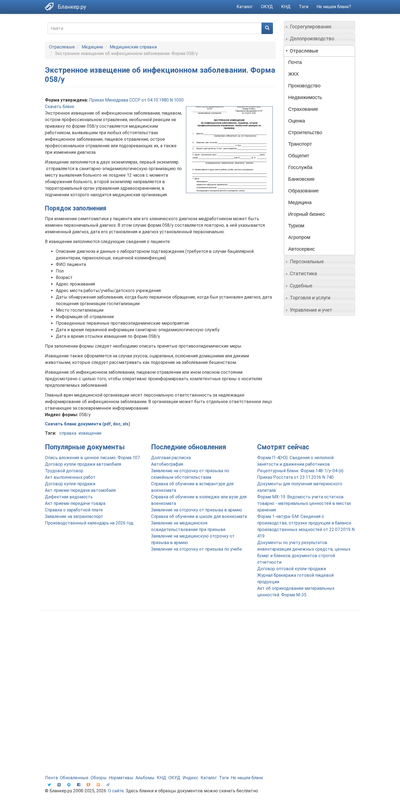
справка (67, 433)
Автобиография (167, 464)
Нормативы (121, 777)
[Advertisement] (200, 658)
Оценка (296, 121)
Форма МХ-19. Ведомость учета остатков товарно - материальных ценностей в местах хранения (304, 503)
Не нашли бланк (247, 777)
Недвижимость (305, 97)
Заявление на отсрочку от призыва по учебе (196, 549)
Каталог (244, 6)
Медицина (92, 47)
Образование (303, 191)
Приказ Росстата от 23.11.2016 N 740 (295, 477)
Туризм (296, 225)
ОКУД (267, 6)
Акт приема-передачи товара (75, 503)
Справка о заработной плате (74, 510)
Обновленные (74, 777)
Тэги (303, 6)
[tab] (319, 26)
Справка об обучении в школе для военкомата (199, 516)
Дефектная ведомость (69, 496)
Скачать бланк (59, 106)
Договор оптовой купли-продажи (291, 568)
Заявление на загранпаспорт (74, 516)
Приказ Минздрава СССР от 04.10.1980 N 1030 (136, 100)
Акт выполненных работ (70, 477)
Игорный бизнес (306, 214)
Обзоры (99, 777)
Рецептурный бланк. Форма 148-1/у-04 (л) (300, 470)
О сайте (116, 790)
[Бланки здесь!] (51, 6)
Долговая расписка (171, 457)
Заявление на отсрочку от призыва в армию (196, 510)
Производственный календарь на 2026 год (89, 523)
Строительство (305, 132)
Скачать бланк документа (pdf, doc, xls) (87, 423)
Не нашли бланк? (333, 6)
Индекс (190, 777)
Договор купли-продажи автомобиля (83, 464)
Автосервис (301, 249)
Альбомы (145, 777)
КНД (286, 6)
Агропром (299, 237)
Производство (304, 85)
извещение (89, 433)
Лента (51, 777)
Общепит (298, 155)
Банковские (301, 179)
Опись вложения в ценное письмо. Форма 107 (92, 457)
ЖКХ (293, 74)
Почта (295, 62)
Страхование (303, 109)
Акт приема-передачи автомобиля (80, 490)
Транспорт (300, 144)
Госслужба (300, 167)
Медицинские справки (133, 47)
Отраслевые (62, 47)
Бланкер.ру (72, 7)
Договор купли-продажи (70, 483)
